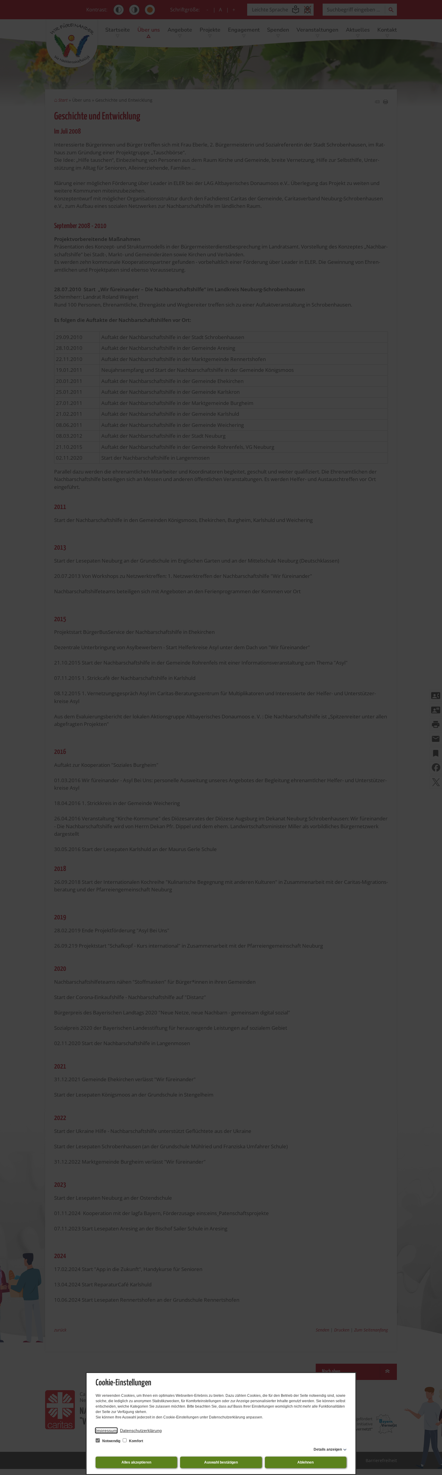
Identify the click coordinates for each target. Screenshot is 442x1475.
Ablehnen (305, 1462)
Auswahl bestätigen (221, 1462)
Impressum (106, 1430)
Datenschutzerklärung (141, 1430)
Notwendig (111, 1441)
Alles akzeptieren (136, 1462)
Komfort (135, 1441)
